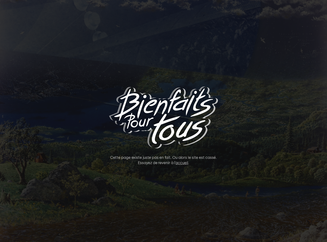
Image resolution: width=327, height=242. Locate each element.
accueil (181, 162)
